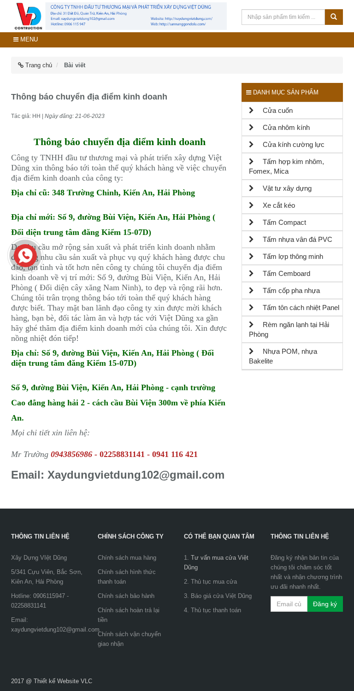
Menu (28, 39)
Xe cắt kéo (274, 205)
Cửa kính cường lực (289, 144)
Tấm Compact (280, 222)
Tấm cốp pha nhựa (287, 290)
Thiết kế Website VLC (63, 681)
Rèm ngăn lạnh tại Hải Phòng (289, 329)
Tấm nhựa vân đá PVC (293, 239)
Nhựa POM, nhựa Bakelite (283, 356)
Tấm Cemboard (282, 273)
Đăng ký (325, 604)
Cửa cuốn (273, 110)
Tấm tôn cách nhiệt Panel (296, 307)
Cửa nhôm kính (282, 127)
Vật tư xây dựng (283, 188)
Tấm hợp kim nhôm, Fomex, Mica (286, 166)
